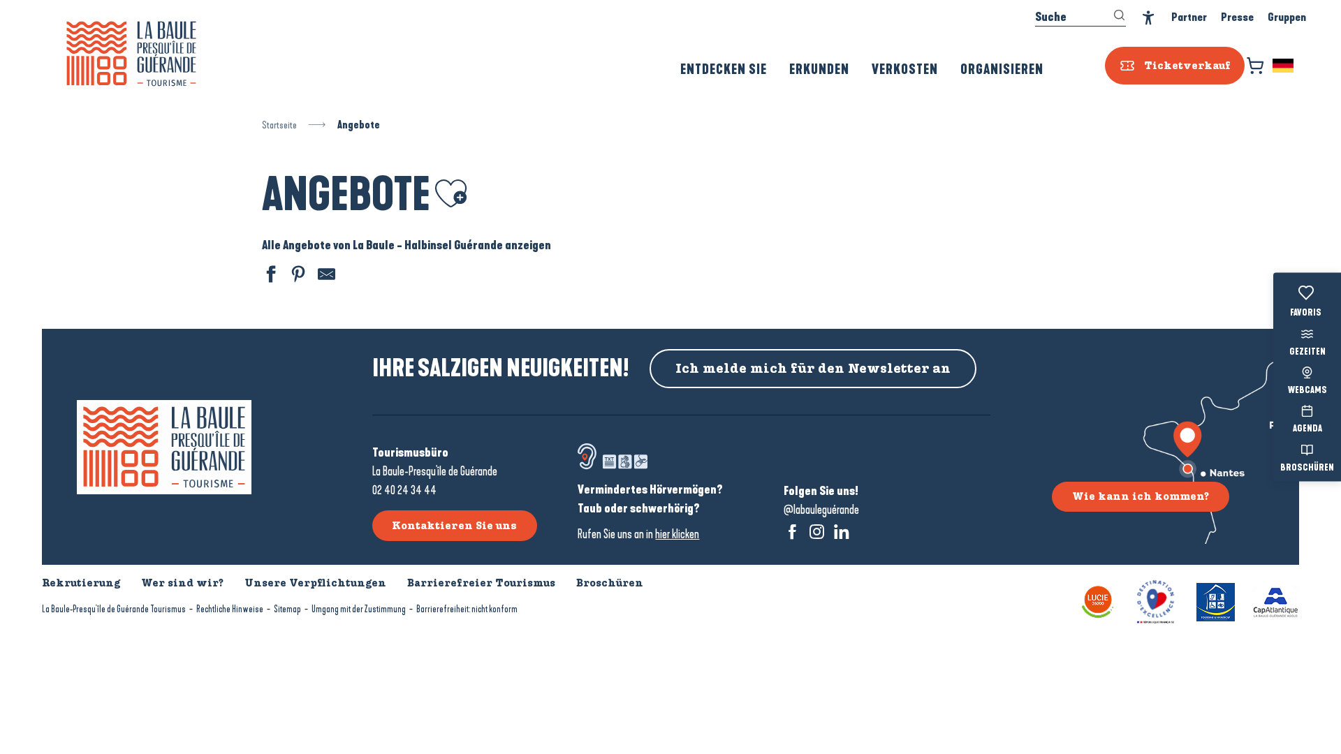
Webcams (1307, 391)
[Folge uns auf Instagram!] (817, 531)
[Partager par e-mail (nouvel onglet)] (325, 276)
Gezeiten (1307, 351)
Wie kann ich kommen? (1140, 496)
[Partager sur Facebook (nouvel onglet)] (269, 276)
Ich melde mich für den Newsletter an (813, 369)
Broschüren (1307, 467)
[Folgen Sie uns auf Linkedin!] (841, 531)
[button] (1284, 66)
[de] (1284, 66)
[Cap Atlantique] (1275, 600)
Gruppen (1287, 17)
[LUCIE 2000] (1098, 600)
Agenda (1307, 429)
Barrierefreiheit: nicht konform (467, 609)
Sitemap (287, 609)
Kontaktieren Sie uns (454, 525)
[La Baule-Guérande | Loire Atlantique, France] (131, 53)
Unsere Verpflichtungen (315, 583)
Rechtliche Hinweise (229, 609)
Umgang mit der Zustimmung (359, 609)
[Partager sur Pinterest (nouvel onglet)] (297, 276)
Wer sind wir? (182, 583)
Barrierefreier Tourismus (481, 583)
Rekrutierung (81, 583)
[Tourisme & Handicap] (1215, 600)
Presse (1237, 17)
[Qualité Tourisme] (1155, 600)
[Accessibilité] (1148, 18)
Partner (1189, 17)
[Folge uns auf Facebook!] (792, 531)
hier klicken (677, 534)
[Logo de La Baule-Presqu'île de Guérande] (164, 447)
